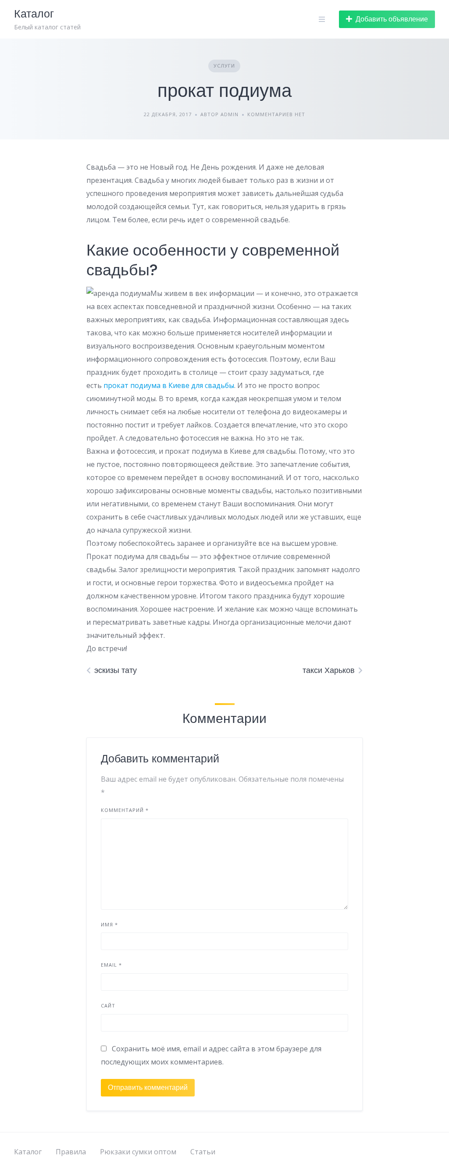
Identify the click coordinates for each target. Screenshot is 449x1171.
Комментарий (125, 810)
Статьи (202, 1152)
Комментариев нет (276, 114)
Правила (71, 1152)
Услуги (224, 65)
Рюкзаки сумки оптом (138, 1152)
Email (111, 964)
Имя (109, 924)
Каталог (28, 1152)
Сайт (108, 1005)
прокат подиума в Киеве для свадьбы (168, 385)
